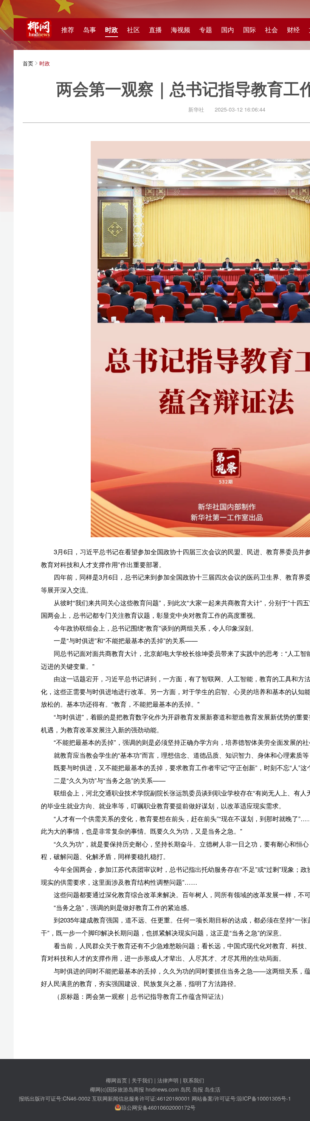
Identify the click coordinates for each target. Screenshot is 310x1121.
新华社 (196, 109)
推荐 (67, 29)
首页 (28, 63)
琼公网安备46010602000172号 (158, 1107)
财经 (293, 29)
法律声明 (167, 1080)
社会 (271, 29)
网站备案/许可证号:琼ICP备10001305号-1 (241, 1098)
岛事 (89, 29)
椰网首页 (116, 1080)
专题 (205, 29)
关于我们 (142, 1080)
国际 (249, 29)
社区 (133, 29)
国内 (227, 29)
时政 (111, 29)
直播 (155, 29)
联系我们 (193, 1080)
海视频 (180, 29)
